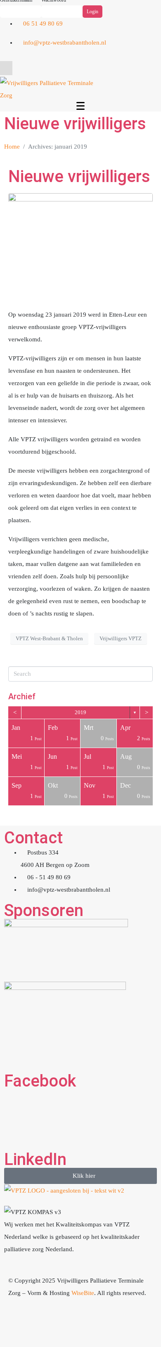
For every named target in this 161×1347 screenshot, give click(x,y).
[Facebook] (128, 46)
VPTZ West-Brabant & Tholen (49, 638)
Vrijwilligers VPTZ (120, 638)
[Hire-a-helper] (63, 1324)
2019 (80, 712)
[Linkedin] (150, 46)
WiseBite (82, 1293)
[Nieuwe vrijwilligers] (80, 247)
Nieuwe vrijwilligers (79, 176)
